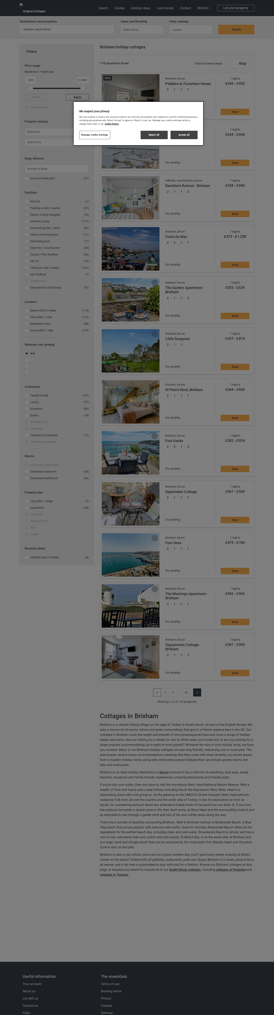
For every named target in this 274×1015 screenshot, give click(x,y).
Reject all (154, 134)
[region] (138, 123)
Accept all (184, 134)
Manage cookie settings (94, 134)
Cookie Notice (112, 124)
